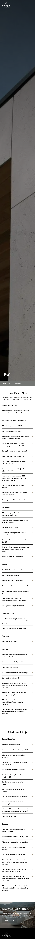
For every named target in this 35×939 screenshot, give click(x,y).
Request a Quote (9, 920)
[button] (31, 5)
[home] (6, 5)
